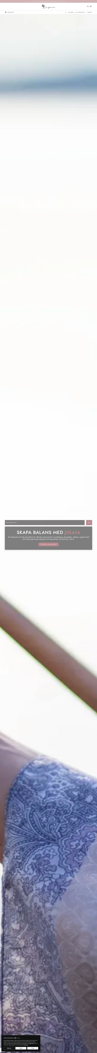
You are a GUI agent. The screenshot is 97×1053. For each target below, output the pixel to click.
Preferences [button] (26, 1044)
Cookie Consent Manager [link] (8, 1037)
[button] (9, 12)
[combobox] (45, 522)
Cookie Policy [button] (31, 1043)
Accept (32, 1048)
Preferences (9, 1048)
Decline (21, 1048)
